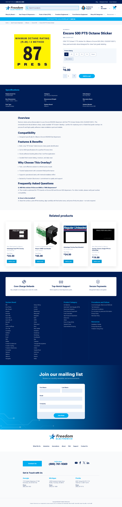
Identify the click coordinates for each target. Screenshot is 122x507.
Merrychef (36, 313)
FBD (7, 339)
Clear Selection (68, 59)
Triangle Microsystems (40, 343)
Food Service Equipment (79, 14)
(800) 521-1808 (53, 486)
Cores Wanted (112, 2)
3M (6, 305)
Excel (7, 337)
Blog (97, 2)
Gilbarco (27, 22)
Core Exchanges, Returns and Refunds (101, 305)
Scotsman (36, 333)
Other (35, 322)
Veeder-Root (37, 350)
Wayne (36, 356)
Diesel (93, 54)
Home (7, 22)
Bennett (8, 322)
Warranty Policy (95, 315)
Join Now (61, 415)
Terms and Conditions (97, 309)
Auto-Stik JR (9, 320)
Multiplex (36, 315)
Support (75, 446)
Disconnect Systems (69, 309)
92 (81, 54)
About (63, 446)
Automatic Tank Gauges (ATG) (72, 307)
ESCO (7, 335)
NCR (35, 318)
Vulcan (35, 354)
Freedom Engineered (61, 14)
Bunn (7, 324)
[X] (84, 463)
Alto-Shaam (9, 309)
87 (66, 54)
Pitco (35, 326)
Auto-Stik (8, 315)
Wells (35, 358)
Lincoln (36, 309)
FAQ (69, 446)
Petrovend (36, 324)
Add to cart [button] (12, 261)
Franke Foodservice (11, 343)
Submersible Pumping (70, 326)
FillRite (7, 341)
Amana (7, 311)
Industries (46, 446)
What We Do (37, 446)
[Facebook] (80, 463)
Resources (110, 14)
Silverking (36, 335)
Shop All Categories (97, 14)
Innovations (55, 446)
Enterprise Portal (104, 2)
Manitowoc (37, 311)
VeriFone (36, 352)
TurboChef (37, 346)
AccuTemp (8, 307)
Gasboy (8, 354)
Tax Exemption (95, 307)
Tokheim (36, 341)
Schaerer (36, 330)
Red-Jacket (37, 328)
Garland (8, 352)
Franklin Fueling (10, 346)
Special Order (67, 324)
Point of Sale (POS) (45, 14)
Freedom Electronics (11, 348)
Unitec (35, 348)
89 (71, 54)
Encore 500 (34, 22)
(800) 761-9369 (20, 1)
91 (76, 54)
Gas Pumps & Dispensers (27, 14)
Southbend (37, 337)
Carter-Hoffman (10, 326)
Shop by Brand (10, 14)
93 (87, 54)
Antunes (8, 313)
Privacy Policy (95, 313)
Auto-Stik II (8, 318)
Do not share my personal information (101, 311)
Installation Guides (96, 324)
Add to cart (87, 76)
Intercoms (66, 318)
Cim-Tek (8, 328)
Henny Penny (37, 305)
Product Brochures (96, 326)
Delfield (8, 333)
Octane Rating (68, 50)
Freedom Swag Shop (97, 328)
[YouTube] (76, 463)
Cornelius (8, 330)
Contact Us (84, 446)
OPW (35, 320)
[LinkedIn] (88, 463)
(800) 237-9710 (80, 486)
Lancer (35, 307)
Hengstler (8, 358)
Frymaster (8, 350)
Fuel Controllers (68, 313)
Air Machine (67, 305)
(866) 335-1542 (27, 486)
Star (35, 339)
